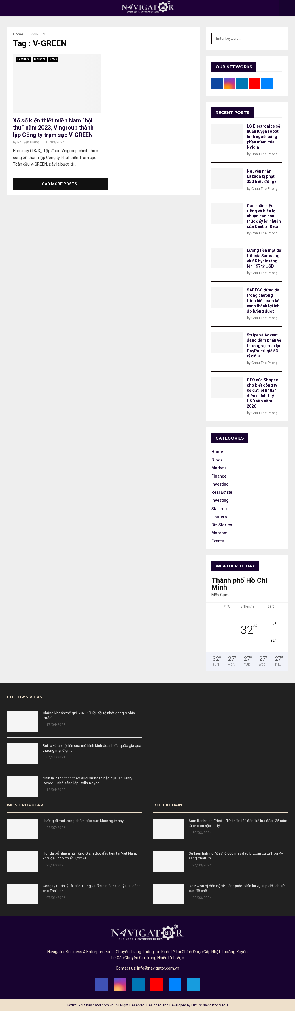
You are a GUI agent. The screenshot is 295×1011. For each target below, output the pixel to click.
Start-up (219, 508)
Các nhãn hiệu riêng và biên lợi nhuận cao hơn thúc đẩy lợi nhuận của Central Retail (264, 216)
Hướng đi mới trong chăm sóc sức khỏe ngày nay (83, 821)
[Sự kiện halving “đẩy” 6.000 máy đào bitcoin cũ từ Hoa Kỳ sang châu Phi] (168, 861)
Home (217, 451)
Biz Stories (221, 524)
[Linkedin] (138, 984)
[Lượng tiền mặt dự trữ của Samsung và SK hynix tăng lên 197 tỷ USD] (227, 258)
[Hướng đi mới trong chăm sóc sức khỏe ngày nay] (22, 829)
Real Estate (221, 492)
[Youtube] (156, 984)
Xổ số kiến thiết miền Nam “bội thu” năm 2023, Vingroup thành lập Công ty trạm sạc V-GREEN (53, 127)
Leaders (219, 516)
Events (217, 541)
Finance (218, 476)
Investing (220, 484)
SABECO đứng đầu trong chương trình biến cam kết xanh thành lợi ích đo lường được (264, 300)
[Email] (175, 984)
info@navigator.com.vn (158, 968)
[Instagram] (120, 984)
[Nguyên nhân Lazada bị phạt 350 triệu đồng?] (227, 178)
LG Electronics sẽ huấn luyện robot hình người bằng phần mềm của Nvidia (263, 136)
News (53, 59)
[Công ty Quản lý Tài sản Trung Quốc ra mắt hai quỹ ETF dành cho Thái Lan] (22, 894)
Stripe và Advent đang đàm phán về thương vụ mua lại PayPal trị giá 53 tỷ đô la (264, 345)
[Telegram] (193, 984)
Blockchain (167, 805)
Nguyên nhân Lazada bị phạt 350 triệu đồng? (262, 176)
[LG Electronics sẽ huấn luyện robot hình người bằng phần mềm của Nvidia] (227, 134)
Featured (23, 59)
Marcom (219, 533)
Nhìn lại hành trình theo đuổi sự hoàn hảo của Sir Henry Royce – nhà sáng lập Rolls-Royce (87, 780)
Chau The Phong (264, 154)
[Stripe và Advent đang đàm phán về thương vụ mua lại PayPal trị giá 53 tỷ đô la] (227, 342)
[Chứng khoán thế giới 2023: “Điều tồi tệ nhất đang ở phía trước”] (22, 721)
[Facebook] (101, 984)
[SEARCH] (276, 38)
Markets (39, 59)
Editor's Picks (24, 697)
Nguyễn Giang (28, 142)
